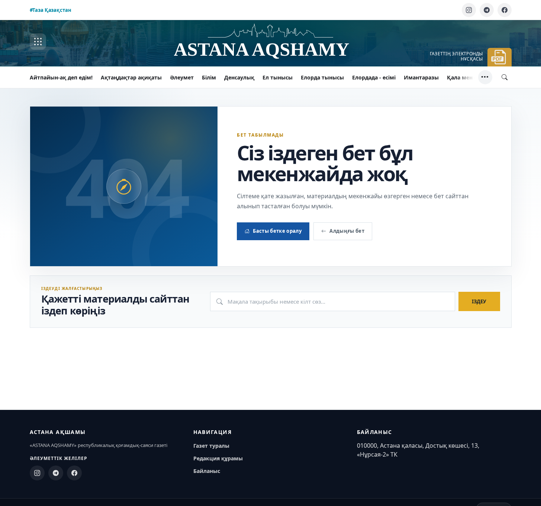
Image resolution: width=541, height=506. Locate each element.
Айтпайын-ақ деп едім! (61, 77)
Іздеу (479, 301)
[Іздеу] (504, 77)
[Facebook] (504, 10)
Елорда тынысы (322, 77)
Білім (209, 77)
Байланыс (206, 470)
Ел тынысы (278, 77)
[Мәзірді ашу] (38, 41)
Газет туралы (211, 445)
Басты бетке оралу (277, 231)
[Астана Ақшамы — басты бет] (270, 42)
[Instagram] (469, 10)
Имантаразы (421, 77)
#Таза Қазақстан (50, 10)
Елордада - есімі (374, 77)
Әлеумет (182, 77)
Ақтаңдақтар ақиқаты (131, 77)
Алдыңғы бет (346, 231)
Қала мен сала (466, 77)
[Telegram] (487, 10)
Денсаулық (239, 77)
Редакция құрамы (218, 458)
